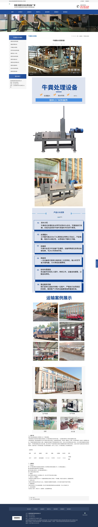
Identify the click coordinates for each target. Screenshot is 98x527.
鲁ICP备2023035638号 (34, 523)
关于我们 (82, 1)
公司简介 (20, 12)
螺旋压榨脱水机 (14, 44)
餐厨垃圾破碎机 (14, 65)
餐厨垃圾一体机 (14, 53)
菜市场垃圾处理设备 (15, 50)
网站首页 (29, 509)
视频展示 (56, 12)
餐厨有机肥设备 (14, 71)
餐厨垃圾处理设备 (14, 41)
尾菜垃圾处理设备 (14, 56)
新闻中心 (38, 12)
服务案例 (47, 12)
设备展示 (29, 12)
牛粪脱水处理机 (14, 47)
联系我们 (87, 1)
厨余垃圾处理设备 (14, 68)
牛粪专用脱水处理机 (36, 499)
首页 (12, 12)
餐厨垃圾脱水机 (14, 59)
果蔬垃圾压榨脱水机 (15, 62)
